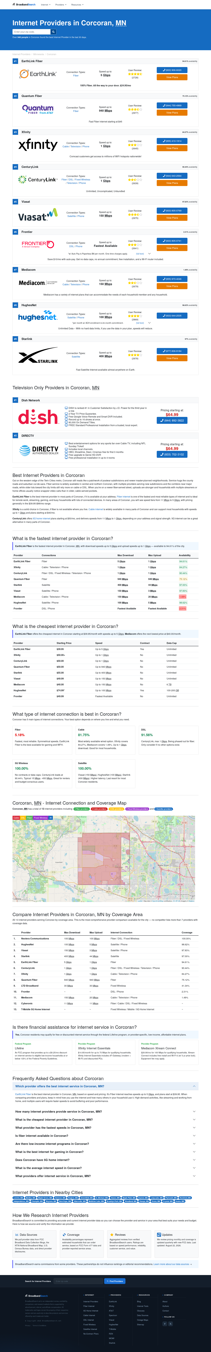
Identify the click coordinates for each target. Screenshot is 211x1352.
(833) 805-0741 (173, 240)
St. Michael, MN (101, 1197)
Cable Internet (89, 1315)
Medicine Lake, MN (96, 1201)
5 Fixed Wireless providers (137, 809)
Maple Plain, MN (129, 1197)
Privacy (27, 1325)
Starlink (18, 585)
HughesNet (20, 602)
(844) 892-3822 (173, 420)
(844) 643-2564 (173, 175)
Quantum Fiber (22, 579)
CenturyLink (20, 573)
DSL (71, 179)
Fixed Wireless (82, 179)
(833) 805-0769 (173, 210)
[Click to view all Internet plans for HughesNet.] (38, 315)
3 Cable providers (99, 809)
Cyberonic (27, 1003)
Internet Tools (142, 1306)
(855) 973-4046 (173, 279)
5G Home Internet (90, 1310)
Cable (66, 146)
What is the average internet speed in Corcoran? (48, 1168)
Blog (139, 1301)
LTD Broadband (29, 985)
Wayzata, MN (51, 1201)
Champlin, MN (37, 1201)
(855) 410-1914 (173, 141)
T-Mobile (112, 1329)
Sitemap (140, 1324)
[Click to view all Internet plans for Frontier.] (38, 244)
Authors (165, 1306)
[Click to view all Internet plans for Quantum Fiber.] (38, 109)
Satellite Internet (90, 1329)
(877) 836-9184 (173, 351)
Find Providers (116, 1281)
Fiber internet (123, 496)
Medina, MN (30, 1197)
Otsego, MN (144, 1201)
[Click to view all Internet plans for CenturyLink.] (38, 179)
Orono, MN (156, 1201)
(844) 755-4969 (173, 105)
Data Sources (142, 1315)
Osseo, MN (115, 1197)
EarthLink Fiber (22, 561)
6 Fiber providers (82, 809)
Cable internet (96, 509)
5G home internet (41, 518)
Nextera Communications (35, 938)
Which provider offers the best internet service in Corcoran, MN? (59, 1086)
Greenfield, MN (87, 1197)
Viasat (17, 590)
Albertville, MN (80, 1201)
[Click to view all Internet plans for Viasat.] (38, 214)
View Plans (172, 77)
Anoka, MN (179, 1201)
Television (75, 146)
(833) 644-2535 (173, 315)
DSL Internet (88, 1319)
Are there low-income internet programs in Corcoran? (52, 1144)
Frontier (18, 608)
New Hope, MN (65, 1201)
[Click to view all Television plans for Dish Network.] (38, 416)
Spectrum (113, 1315)
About (164, 1301)
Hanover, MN (60, 1197)
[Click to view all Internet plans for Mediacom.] (38, 282)
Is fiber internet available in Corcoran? (41, 1135)
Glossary (141, 1310)
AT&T (111, 1310)
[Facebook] (164, 1324)
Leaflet (140, 901)
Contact (165, 1310)
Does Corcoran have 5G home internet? (42, 1160)
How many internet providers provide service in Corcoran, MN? (58, 1111)
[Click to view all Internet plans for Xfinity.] (38, 144)
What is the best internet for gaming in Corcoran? (49, 1152)
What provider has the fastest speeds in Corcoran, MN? (53, 1127)
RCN (111, 1333)
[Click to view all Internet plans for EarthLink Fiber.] (38, 73)
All (51, 817)
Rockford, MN (185, 1197)
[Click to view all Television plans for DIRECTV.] (38, 450)
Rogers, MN (73, 1197)
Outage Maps (142, 1319)
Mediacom (19, 596)
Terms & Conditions (39, 1325)
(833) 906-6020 (173, 70)
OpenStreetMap (157, 901)
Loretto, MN (18, 1197)
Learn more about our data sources (171, 1264)
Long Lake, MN (157, 1197)
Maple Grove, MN (45, 1197)
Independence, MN (21, 1201)
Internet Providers (90, 1301)
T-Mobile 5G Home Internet (35, 1009)
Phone (86, 146)
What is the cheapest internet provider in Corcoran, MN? (54, 1119)
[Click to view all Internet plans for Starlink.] (38, 354)
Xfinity (17, 567)
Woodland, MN (131, 1201)
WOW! (111, 1338)
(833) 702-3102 (173, 454)
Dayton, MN (143, 1197)
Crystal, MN (168, 1201)
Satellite (71, 216)
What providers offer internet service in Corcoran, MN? (53, 1176)
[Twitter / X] (170, 1324)
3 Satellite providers (163, 809)
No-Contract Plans (91, 1333)
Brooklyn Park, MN (114, 1201)
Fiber (76, 75)
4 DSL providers (116, 809)
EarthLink (113, 1301)
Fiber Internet (88, 1306)
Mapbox (191, 901)
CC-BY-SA (176, 901)
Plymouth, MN (171, 1197)
